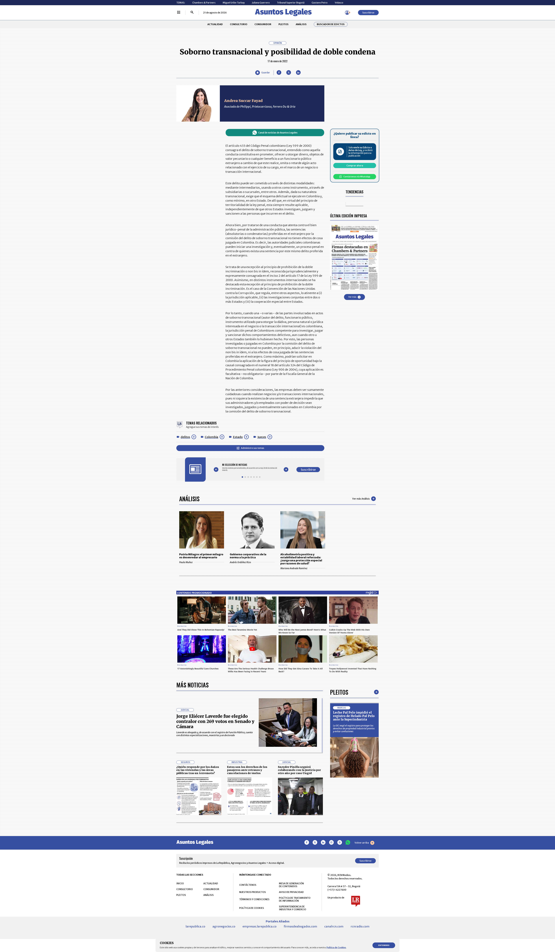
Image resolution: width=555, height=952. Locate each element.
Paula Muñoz (186, 562)
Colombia (211, 437)
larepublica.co (195, 926)
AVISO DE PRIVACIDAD (291, 892)
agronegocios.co (223, 926)
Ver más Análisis (361, 498)
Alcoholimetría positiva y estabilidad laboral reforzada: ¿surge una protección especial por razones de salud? (301, 559)
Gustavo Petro (320, 2)
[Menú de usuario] (347, 12)
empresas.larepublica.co (259, 926)
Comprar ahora (354, 165)
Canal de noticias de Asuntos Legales (277, 132)
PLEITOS (283, 24)
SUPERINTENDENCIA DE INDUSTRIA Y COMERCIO (292, 908)
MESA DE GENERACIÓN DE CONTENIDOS (291, 885)
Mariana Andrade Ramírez (293, 568)
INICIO (180, 883)
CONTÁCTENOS (247, 884)
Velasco (339, 2)
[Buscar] (192, 12)
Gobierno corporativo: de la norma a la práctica (248, 556)
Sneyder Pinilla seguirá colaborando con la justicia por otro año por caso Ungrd (299, 770)
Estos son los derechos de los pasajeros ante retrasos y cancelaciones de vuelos (247, 770)
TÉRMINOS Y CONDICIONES (254, 899)
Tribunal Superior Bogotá (290, 2)
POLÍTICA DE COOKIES (251, 908)
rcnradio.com (360, 926)
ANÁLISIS (301, 24)
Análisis (189, 498)
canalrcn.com (333, 926)
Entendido (383, 945)
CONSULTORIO (238, 24)
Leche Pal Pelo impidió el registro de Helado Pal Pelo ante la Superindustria (354, 716)
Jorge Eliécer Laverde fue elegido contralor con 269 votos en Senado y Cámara (215, 721)
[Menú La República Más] (178, 12)
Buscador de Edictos (331, 24)
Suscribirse (368, 12)
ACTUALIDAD (215, 24)
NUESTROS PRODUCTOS (252, 892)
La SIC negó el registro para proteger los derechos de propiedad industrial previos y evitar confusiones (354, 728)
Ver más (352, 297)
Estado (238, 437)
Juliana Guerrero (261, 2)
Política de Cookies (336, 947)
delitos (185, 437)
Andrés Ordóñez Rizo (240, 562)
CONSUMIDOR (263, 24)
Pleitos (339, 692)
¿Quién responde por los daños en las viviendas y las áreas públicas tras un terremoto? (197, 770)
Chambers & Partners (203, 2)
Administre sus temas (252, 448)
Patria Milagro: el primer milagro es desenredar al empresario (201, 556)
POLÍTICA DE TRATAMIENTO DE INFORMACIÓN (294, 899)
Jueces (261, 437)
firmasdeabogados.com (300, 926)
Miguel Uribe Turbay (234, 2)
